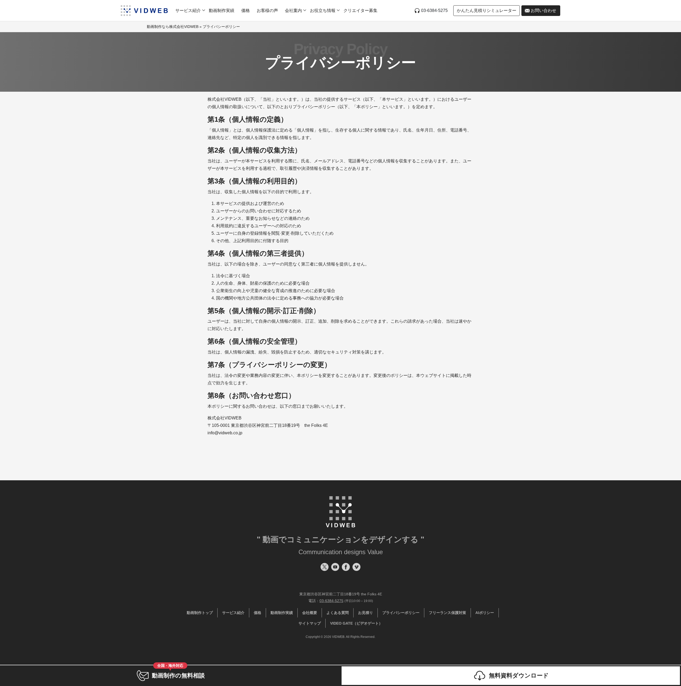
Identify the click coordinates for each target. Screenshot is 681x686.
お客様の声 (267, 10)
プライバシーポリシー (401, 613)
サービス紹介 (233, 613)
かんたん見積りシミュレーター (486, 10)
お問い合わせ (543, 10)
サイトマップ (309, 623)
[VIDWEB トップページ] (144, 10)
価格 (245, 10)
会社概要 (309, 613)
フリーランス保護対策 (447, 613)
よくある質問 (337, 613)
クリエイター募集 (360, 10)
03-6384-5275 (434, 10)
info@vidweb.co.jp (224, 433)
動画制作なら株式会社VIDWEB (172, 26)
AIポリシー (484, 613)
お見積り (365, 613)
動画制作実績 (221, 10)
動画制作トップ (200, 613)
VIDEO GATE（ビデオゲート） (356, 623)
